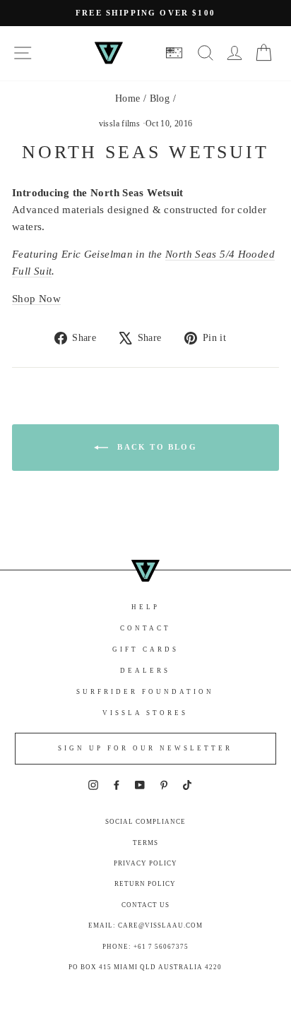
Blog (160, 98)
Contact (145, 628)
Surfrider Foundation (145, 691)
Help (145, 607)
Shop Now (36, 298)
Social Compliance (145, 821)
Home (128, 98)
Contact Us (145, 905)
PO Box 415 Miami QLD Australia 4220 (145, 967)
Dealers (145, 670)
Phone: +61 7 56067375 (145, 946)
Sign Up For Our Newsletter (145, 748)
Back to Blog (155, 447)
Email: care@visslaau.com (145, 925)
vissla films (120, 123)
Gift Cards (145, 649)
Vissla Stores (145, 713)
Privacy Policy (145, 863)
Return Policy (145, 883)
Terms (145, 842)
